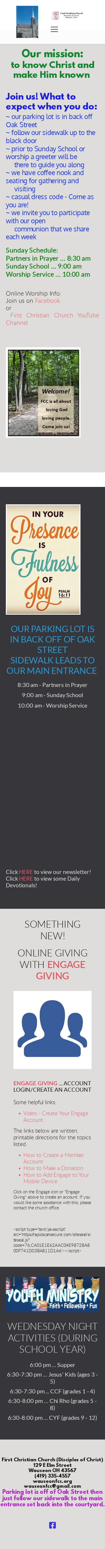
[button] (54, 29)
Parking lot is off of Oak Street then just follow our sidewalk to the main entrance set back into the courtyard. (52, 1498)
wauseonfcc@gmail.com (52, 1486)
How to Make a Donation (53, 1168)
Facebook (47, 301)
